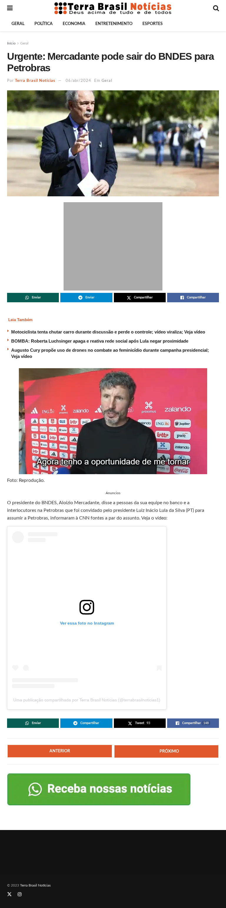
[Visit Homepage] (112, 8)
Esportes (152, 24)
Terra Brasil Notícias (35, 81)
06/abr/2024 (78, 81)
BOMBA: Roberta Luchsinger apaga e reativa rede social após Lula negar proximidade (99, 340)
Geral (17, 24)
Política (43, 24)
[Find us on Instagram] (20, 894)
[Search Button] (216, 8)
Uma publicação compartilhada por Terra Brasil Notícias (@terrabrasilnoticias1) (86, 700)
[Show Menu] (10, 8)
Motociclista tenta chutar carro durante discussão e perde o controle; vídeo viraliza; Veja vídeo (108, 331)
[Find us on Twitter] (9, 894)
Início (11, 43)
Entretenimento (113, 24)
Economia (74, 24)
